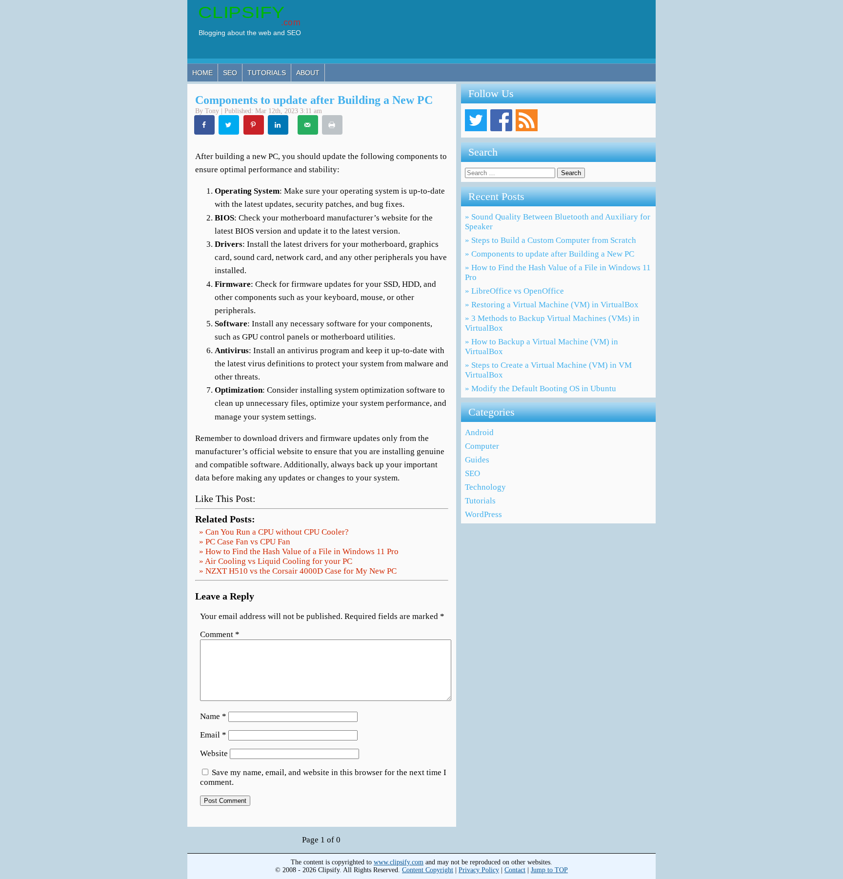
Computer (482, 446)
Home (202, 73)
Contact (514, 870)
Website (214, 753)
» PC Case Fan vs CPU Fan (244, 541)
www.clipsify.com (398, 862)
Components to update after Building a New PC (314, 100)
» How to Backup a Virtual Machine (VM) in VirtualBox (541, 346)
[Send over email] (308, 125)
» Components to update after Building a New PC (549, 254)
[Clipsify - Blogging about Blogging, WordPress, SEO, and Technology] (254, 36)
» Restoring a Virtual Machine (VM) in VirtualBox (552, 304)
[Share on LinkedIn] (278, 125)
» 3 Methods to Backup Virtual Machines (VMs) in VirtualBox (552, 323)
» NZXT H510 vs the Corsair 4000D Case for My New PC (298, 571)
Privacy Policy (479, 870)
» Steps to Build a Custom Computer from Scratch (550, 240)
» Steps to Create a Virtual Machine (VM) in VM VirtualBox (548, 370)
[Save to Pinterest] (254, 125)
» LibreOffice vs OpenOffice (514, 291)
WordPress (483, 514)
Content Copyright (427, 870)
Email (213, 734)
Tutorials (266, 73)
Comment (220, 634)
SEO (230, 73)
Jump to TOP (549, 870)
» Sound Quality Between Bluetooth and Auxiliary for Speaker (557, 221)
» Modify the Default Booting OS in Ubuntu (540, 388)
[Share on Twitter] (229, 125)
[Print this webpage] (332, 125)
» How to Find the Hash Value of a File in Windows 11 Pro (299, 551)
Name (213, 716)
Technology (485, 487)
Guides (477, 459)
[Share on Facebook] (205, 125)
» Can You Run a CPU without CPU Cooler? (274, 532)
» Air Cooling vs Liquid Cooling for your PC (275, 561)
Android (479, 432)
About (308, 73)
